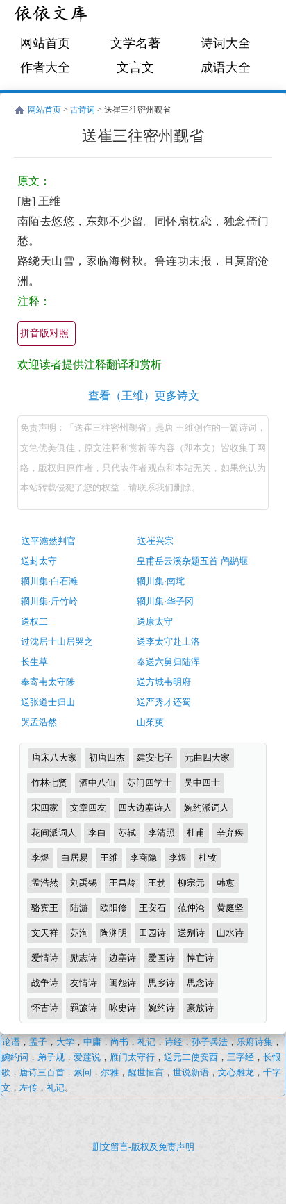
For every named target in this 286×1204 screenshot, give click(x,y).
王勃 (157, 882)
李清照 (161, 832)
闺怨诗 (122, 983)
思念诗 (200, 983)
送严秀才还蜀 (164, 702)
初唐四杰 (107, 757)
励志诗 (83, 958)
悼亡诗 (200, 958)
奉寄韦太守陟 (48, 682)
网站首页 (45, 43)
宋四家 (44, 807)
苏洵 (79, 932)
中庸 (92, 1042)
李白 (97, 832)
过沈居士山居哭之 (57, 641)
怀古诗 (44, 1008)
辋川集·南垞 (161, 581)
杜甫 (196, 832)
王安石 (152, 907)
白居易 (74, 857)
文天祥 (44, 932)
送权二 (34, 621)
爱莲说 (87, 1057)
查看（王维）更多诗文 (143, 396)
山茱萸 (150, 722)
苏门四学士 (149, 782)
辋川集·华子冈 (165, 601)
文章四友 (88, 807)
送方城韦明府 (164, 682)
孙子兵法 (210, 1042)
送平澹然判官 (49, 541)
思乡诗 (161, 983)
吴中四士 (202, 782)
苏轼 (127, 832)
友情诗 (83, 983)
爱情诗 (44, 958)
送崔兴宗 (155, 541)
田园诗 (152, 932)
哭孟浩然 (39, 722)
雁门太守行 (132, 1057)
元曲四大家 (207, 757)
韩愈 (226, 882)
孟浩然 (44, 882)
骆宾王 (44, 907)
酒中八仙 (97, 782)
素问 (83, 1072)
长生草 (34, 662)
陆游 (79, 907)
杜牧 (208, 857)
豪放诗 (200, 1008)
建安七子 (155, 757)
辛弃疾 (230, 832)
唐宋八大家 (54, 757)
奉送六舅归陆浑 (168, 662)
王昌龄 (122, 882)
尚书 (119, 1042)
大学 (65, 1042)
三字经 (240, 1057)
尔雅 (110, 1072)
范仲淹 (191, 907)
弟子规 (51, 1057)
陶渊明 (113, 932)
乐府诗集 (255, 1042)
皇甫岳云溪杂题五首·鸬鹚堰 (192, 561)
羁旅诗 (83, 1008)
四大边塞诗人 (145, 807)
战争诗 (44, 983)
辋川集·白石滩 (49, 581)
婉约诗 (161, 1008)
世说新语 (191, 1072)
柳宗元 (191, 882)
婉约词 (14, 1057)
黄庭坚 (230, 907)
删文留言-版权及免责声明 (143, 1146)
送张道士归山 (48, 702)
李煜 (40, 857)
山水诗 (230, 932)
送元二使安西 (191, 1057)
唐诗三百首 (42, 1072)
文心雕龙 (236, 1072)
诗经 (174, 1042)
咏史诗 (122, 1008)
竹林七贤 (49, 782)
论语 (11, 1042)
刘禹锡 (83, 882)
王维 (109, 857)
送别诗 (191, 932)
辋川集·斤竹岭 (49, 601)
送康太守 (155, 621)
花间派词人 (53, 832)
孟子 (38, 1042)
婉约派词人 (206, 807)
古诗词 (82, 110)
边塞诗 (122, 958)
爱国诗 (161, 958)
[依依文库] (52, 15)
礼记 (146, 1042)
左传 (28, 1087)
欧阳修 (113, 907)
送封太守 (39, 561)
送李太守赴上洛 (168, 641)
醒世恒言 (146, 1072)
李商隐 (143, 857)
